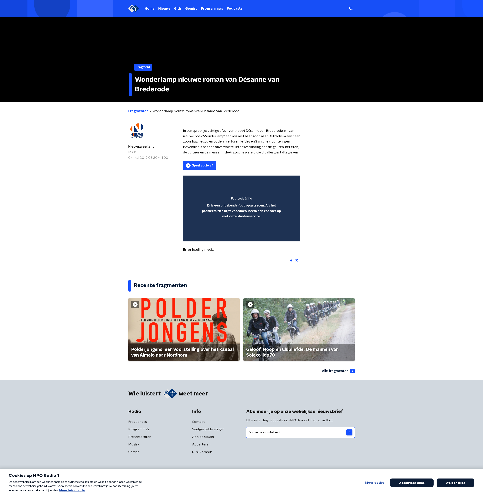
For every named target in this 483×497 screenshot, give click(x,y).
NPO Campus (202, 452)
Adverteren (201, 444)
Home (150, 8)
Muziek (133, 444)
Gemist (191, 8)
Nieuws (164, 8)
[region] (241, 208)
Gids (178, 8)
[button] (351, 8)
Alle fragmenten (335, 371)
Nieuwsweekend (141, 147)
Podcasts (234, 8)
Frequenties (137, 422)
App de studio (203, 437)
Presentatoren (139, 437)
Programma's (212, 8)
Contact (198, 422)
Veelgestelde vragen (208, 429)
